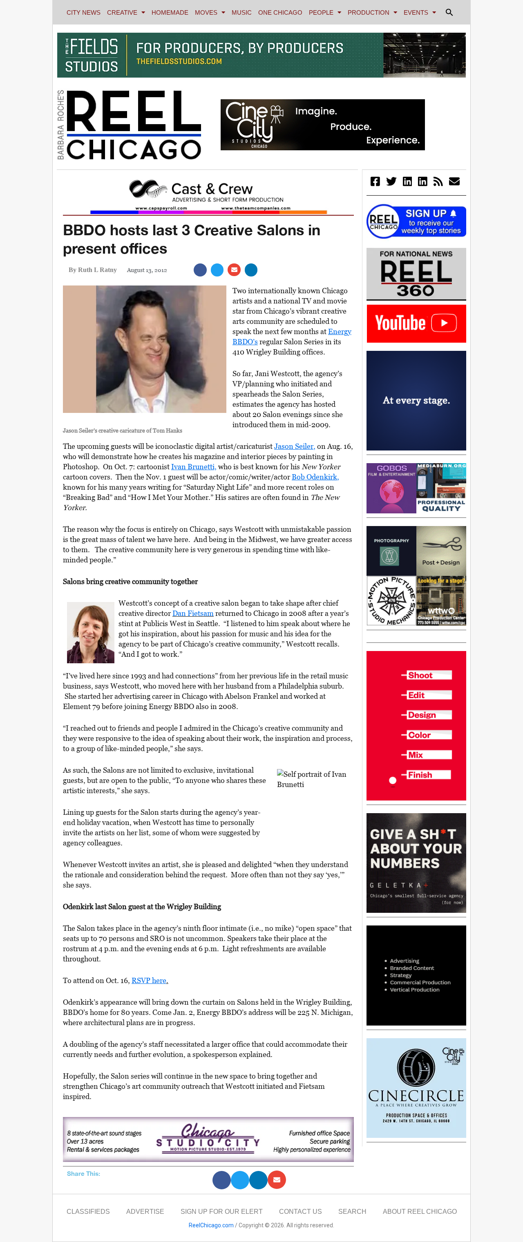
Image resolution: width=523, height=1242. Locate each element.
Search (352, 1211)
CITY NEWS (84, 12)
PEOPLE (321, 12)
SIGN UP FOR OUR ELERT (222, 1211)
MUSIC (242, 12)
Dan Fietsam (193, 613)
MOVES (206, 12)
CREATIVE (122, 12)
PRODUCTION (368, 12)
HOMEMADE (170, 12)
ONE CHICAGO (280, 12)
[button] (449, 12)
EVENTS (416, 12)
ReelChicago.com (211, 1225)
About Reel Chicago (420, 1211)
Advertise (145, 1211)
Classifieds (88, 1211)
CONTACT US (300, 1211)
